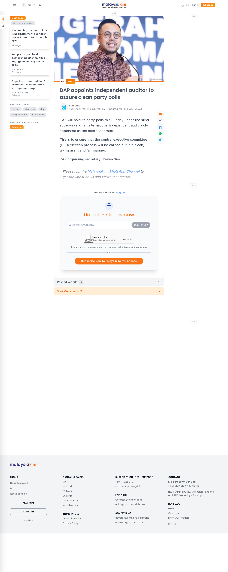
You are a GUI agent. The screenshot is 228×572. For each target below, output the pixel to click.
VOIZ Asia (68, 486)
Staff (13, 488)
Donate (28, 520)
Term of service (72, 518)
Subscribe (207, 5)
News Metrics (70, 505)
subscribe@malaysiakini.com (132, 486)
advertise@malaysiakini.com (132, 517)
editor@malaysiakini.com (130, 504)
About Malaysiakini (20, 483)
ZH (34, 5)
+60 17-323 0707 (125, 481)
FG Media (68, 491)
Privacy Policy (70, 523)
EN (24, 5)
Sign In (194, 5)
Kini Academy (70, 500)
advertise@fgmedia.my (129, 522)
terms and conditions (135, 247)
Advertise (28, 503)
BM (29, 5)
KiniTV (66, 481)
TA (40, 5)
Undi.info (68, 495)
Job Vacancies (18, 493)
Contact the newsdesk (128, 499)
